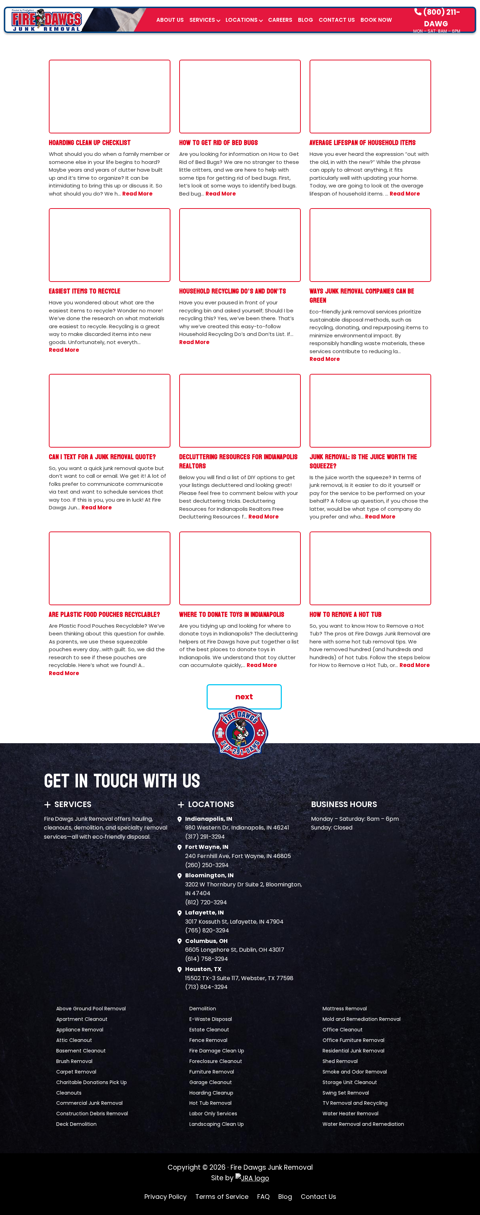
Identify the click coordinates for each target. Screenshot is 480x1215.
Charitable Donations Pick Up (91, 1082)
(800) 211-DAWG (441, 17)
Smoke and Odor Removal (355, 1071)
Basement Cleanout (81, 1050)
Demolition (202, 1008)
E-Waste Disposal (210, 1019)
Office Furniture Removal (353, 1040)
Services (202, 20)
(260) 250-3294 (207, 865)
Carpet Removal (76, 1071)
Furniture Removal (211, 1071)
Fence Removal (208, 1040)
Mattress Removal (345, 1008)
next (244, 696)
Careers (280, 20)
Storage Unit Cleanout (350, 1082)
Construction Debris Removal (92, 1113)
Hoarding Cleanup (211, 1092)
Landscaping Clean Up (216, 1124)
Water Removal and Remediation (363, 1124)
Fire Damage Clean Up (216, 1050)
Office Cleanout (343, 1029)
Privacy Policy (165, 1196)
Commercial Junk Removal (89, 1103)
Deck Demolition (76, 1124)
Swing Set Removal (346, 1092)
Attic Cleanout (74, 1040)
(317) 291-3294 (205, 837)
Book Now (376, 20)
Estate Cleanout (209, 1029)
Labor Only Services (213, 1113)
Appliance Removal (79, 1029)
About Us (170, 20)
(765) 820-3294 (207, 930)
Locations (242, 20)
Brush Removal (74, 1061)
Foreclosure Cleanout (215, 1061)
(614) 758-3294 (206, 959)
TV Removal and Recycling (355, 1103)
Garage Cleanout (210, 1082)
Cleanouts (69, 1092)
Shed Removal (340, 1061)
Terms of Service (221, 1196)
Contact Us (337, 20)
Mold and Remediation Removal (362, 1019)
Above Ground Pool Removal (91, 1008)
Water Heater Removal (350, 1113)
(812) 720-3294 (206, 902)
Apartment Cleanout (82, 1019)
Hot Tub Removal (210, 1103)
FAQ (263, 1196)
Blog (305, 20)
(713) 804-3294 (206, 987)
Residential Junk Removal (353, 1050)
